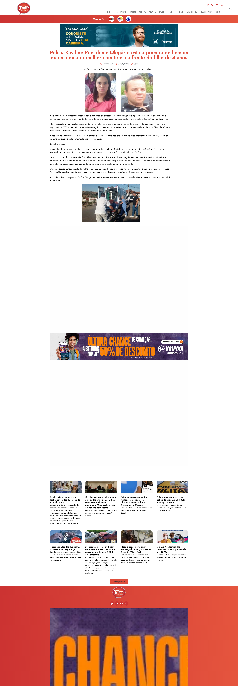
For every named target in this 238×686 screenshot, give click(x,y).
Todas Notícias (120, 12)
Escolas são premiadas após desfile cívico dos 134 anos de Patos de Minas (65, 499)
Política (152, 12)
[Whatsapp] (222, 4)
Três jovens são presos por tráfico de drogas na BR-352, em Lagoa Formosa (171, 499)
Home (108, 12)
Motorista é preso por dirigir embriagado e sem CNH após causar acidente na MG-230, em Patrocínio (100, 550)
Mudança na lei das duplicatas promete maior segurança (65, 548)
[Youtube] (217, 4)
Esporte (132, 12)
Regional (179, 12)
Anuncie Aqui (192, 12)
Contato (219, 12)
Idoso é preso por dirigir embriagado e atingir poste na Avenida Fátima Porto (136, 549)
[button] (230, 9)
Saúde (161, 12)
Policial (142, 12)
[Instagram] (212, 4)
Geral (169, 12)
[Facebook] (208, 4)
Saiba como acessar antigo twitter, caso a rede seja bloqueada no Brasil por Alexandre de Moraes (134, 501)
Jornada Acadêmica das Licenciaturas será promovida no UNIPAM (171, 549)
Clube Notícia (206, 12)
